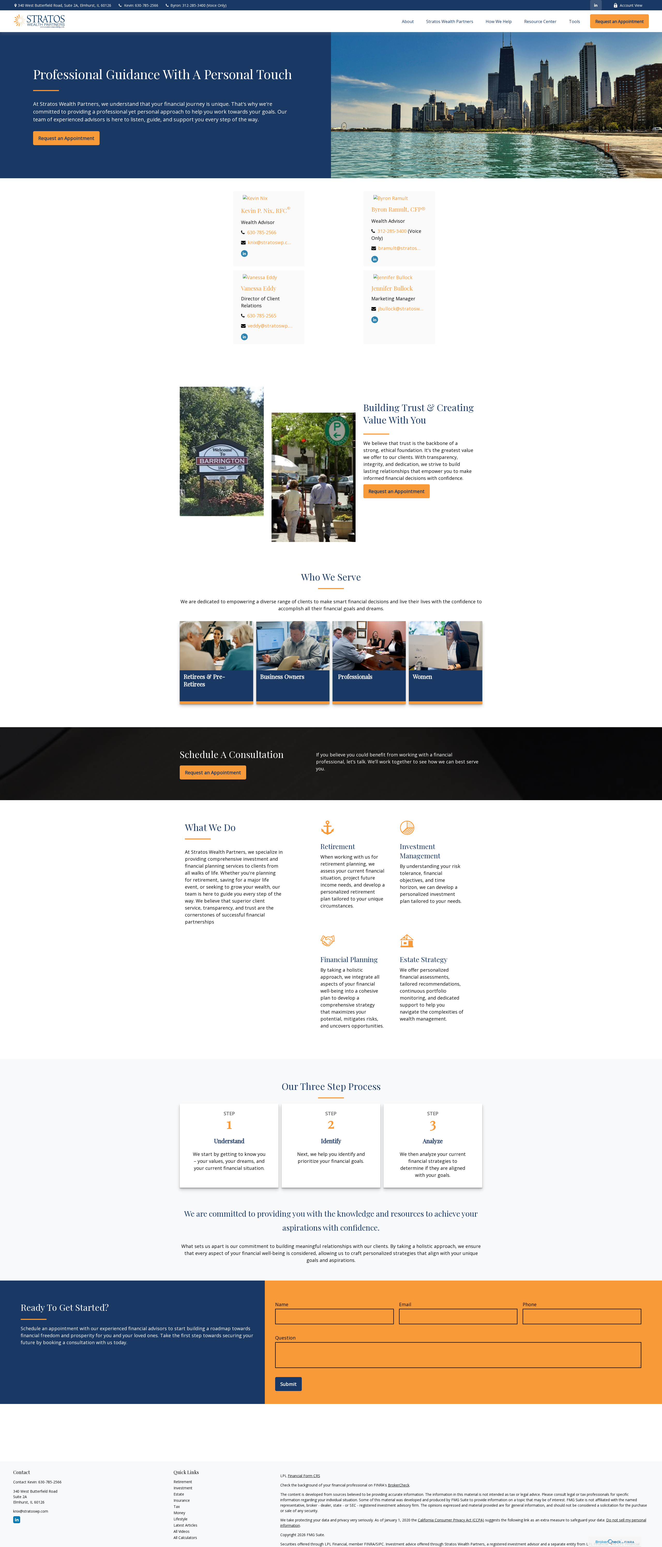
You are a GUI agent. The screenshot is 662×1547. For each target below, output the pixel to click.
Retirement (183, 1481)
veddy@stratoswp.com (270, 326)
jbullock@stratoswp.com (400, 309)
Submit (288, 1384)
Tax (177, 1506)
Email (405, 1304)
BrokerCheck (398, 1485)
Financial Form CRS (304, 1475)
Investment (183, 1487)
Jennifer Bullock (392, 288)
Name (281, 1304)
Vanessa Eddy (258, 288)
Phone (530, 1304)
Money (179, 1512)
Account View (631, 5)
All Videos (182, 1531)
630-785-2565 (261, 316)
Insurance (182, 1500)
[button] (408, 21)
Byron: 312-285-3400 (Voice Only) (198, 5)
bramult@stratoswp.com (400, 248)
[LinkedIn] (596, 5)
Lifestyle (180, 1518)
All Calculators (185, 1537)
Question (285, 1338)
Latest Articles (185, 1525)
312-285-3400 (392, 231)
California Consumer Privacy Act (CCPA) (451, 1520)
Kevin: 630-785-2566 (141, 5)
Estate (179, 1494)
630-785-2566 (261, 232)
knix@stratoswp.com (270, 242)
